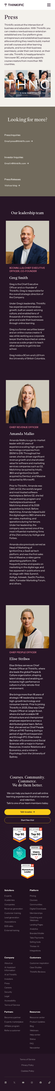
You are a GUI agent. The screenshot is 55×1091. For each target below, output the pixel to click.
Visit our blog (11, 185)
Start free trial (27, 820)
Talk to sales (26, 812)
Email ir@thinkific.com (15, 163)
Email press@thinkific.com (17, 141)
